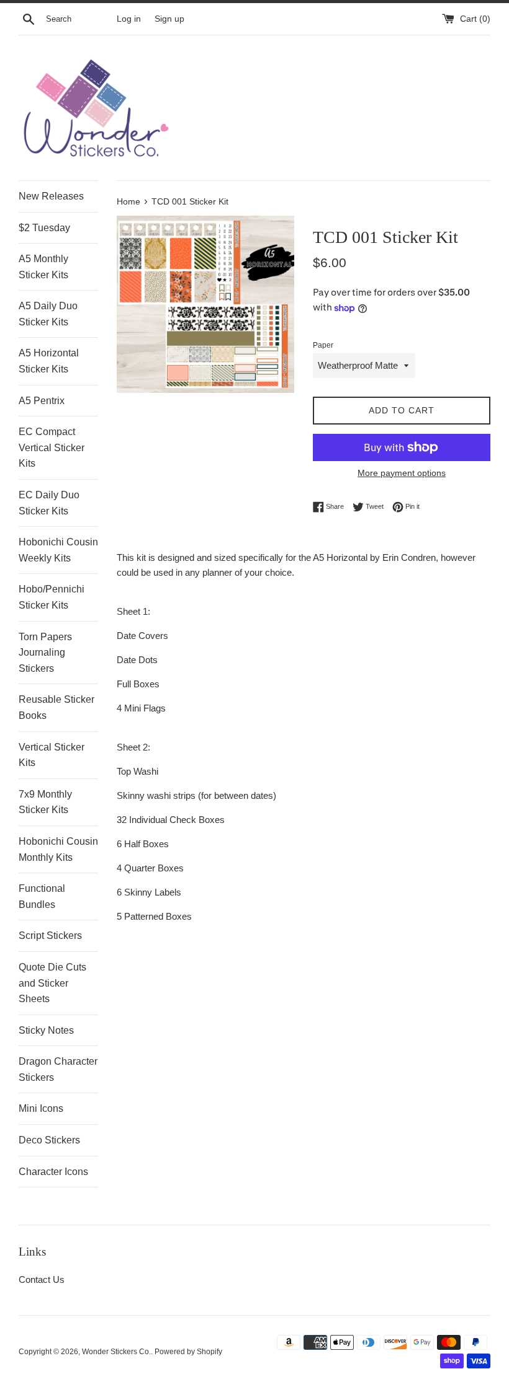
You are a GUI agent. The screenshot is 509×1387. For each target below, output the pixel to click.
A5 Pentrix (42, 400)
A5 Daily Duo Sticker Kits (48, 314)
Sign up (169, 19)
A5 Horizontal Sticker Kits (49, 361)
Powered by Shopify (188, 1351)
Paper (323, 345)
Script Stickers (50, 935)
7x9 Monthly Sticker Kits (45, 802)
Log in (129, 19)
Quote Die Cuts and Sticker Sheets (52, 983)
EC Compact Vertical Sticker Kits (51, 447)
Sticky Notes (46, 1030)
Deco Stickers (49, 1140)
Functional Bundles (42, 896)
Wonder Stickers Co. (116, 1351)
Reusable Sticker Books (56, 707)
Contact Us (42, 1279)
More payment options (402, 473)
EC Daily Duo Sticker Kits (49, 503)
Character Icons (53, 1171)
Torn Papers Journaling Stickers (45, 653)
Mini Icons (41, 1108)
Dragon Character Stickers (58, 1069)
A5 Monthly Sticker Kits (43, 266)
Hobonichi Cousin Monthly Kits (58, 849)
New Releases (51, 196)
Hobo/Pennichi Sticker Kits (51, 597)
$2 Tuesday (44, 227)
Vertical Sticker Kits (51, 755)
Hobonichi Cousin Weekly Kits (58, 550)
